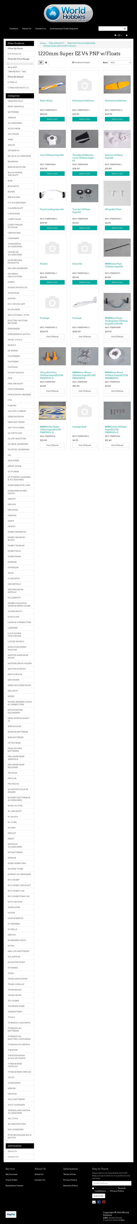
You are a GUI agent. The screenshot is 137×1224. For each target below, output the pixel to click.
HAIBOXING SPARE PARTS (17, 492)
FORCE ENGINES (16, 389)
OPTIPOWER (14, 743)
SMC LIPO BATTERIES (18, 951)
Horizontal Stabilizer (83, 100)
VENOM (12, 1088)
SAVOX (11, 913)
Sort (104, 63)
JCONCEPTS (14, 578)
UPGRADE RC (14, 1083)
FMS (13, 82)
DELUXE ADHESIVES (18, 268)
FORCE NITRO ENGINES (19, 395)
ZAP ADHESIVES (16, 1129)
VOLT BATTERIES (16, 1099)
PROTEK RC (13, 784)
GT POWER (13, 471)
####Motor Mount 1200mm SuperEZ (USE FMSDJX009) (84, 375)
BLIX (10, 181)
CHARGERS (13, 238)
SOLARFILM (14, 957)
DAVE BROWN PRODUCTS (15, 261)
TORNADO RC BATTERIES (15, 1029)
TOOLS (11, 1017)
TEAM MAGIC (15, 990)
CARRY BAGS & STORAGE (15, 226)
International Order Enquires (64, 28)
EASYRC (12, 298)
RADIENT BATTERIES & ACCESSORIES (19, 798)
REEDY (11, 839)
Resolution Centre (14, 1185)
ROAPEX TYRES (15, 869)
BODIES (11, 192)
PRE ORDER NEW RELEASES (16, 766)
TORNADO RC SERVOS (19, 1044)
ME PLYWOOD (15, 674)
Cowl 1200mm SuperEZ (52, 155)
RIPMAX (12, 858)
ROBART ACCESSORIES (19, 874)
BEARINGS (13, 161)
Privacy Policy (70, 1180)
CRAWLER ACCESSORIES (15, 253)
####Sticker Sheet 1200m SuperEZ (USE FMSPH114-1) (50, 430)
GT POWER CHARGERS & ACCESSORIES (19, 478)
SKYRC (11, 946)
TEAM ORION (14, 995)
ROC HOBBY (14, 880)
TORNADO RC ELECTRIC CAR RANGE (19, 1037)
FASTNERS (13, 362)
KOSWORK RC (15, 611)
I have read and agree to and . (110, 1189)
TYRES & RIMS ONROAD (19, 1072)
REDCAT (12, 833)
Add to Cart (52, 119)
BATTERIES (13, 112)
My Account (12, 1174)
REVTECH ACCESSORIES (15, 845)
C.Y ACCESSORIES (17, 203)
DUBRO (11, 282)
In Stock (15, 54)
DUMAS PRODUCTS (17, 287)
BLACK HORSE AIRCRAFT (15, 173)
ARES (10, 139)
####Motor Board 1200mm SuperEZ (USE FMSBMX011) (116, 375)
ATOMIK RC (14, 150)
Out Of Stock (52, 336)
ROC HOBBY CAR (16, 891)
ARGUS (11, 145)
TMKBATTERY (15, 1012)
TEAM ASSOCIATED (18, 979)
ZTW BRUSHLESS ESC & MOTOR (19, 1136)
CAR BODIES (14, 214)
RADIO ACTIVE (15, 806)
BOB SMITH (13, 186)
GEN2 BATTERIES (16, 422)
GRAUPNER (13, 460)
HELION (12, 504)
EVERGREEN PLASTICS (19, 334)
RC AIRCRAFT (15, 811)
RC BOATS (13, 817)
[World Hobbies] (68, 12)
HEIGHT (12, 499)
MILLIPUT (13, 691)
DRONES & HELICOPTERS (15, 275)
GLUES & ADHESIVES (18, 444)
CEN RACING (14, 233)
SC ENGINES (14, 924)
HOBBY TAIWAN (16, 545)
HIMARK (12, 515)
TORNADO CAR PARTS (19, 1023)
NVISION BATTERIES (18, 732)
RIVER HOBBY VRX (17, 863)
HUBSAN (12, 562)
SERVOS (12, 935)
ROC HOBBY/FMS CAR (19, 896)
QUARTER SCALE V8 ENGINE (18, 790)
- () (118, 35)
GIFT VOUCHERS (16, 427)
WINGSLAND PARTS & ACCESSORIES (19, 1111)
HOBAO (11, 526)
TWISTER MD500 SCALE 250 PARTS (17, 1056)
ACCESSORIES (15, 123)
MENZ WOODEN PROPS (19, 685)
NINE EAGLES (14, 726)
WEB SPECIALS (15, 101)
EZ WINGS (13, 351)
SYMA (11, 973)
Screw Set (77, 264)
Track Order (11, 1180)
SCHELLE (12, 929)
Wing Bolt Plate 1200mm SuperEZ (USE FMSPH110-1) (51, 375)
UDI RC (11, 1077)
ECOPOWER (14, 309)
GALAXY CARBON (17, 411)
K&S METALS (14, 584)
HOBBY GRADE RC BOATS (16, 538)
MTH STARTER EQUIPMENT (15, 711)
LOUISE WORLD (16, 641)
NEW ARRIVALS (16, 106)
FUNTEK (12, 406)
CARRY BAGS (14, 219)
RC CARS (12, 822)
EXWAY (12, 345)
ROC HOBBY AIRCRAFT (19, 885)
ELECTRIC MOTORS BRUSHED (18, 321)
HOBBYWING (14, 556)
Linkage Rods (79, 427)
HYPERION (13, 567)
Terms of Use (69, 1174)
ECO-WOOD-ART (16, 304)
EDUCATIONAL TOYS (18, 315)
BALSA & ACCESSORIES (19, 156)
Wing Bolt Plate (113, 209)
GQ (9, 455)
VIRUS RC (12, 1094)
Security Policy (70, 1185)
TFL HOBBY (13, 1001)
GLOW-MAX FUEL (17, 438)
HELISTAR (13, 510)
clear (24, 71)
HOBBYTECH (14, 551)
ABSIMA (12, 117)
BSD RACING (14, 197)
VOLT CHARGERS (16, 1105)
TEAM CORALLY (16, 984)
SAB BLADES (14, 907)
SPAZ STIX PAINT (16, 962)
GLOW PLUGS (15, 433)
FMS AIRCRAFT (19, 88)
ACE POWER (14, 128)
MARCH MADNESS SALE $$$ (17, 648)
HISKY (11, 521)
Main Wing (46, 100)
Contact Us (40, 28)
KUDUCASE (13, 617)
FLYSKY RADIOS (16, 373)
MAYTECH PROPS (17, 669)
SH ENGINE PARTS (17, 940)
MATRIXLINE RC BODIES (20, 663)
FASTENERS (14, 356)
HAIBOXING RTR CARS (19, 485)
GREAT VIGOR (14, 466)
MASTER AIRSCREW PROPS (18, 656)
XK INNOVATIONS (17, 1124)
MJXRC (11, 696)
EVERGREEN (14, 329)
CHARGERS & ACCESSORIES (15, 245)
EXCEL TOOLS (15, 340)
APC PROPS (13, 134)
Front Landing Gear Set (52, 209)
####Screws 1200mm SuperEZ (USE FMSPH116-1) (116, 430)
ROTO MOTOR (15, 902)
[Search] (124, 28)
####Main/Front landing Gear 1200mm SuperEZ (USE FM (116, 321)
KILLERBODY (14, 598)
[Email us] (94, 1202)
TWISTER (13, 1050)
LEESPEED (13, 628)
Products (14, 28)
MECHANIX (13, 680)
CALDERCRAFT (15, 208)
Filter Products (16, 43)
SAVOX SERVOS (15, 918)
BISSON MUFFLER (17, 167)
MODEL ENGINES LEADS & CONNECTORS (20, 703)
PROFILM (12, 773)
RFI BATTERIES (15, 852)
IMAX (11, 573)
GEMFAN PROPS (16, 417)
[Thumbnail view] (40, 62)
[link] (99, 1202)
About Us (26, 28)
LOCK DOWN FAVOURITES (14, 634)
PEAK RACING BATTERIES (15, 749)
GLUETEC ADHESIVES (18, 449)
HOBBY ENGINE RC (17, 532)
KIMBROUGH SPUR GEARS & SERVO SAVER (19, 604)
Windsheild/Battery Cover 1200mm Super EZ (83, 158)
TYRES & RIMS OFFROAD (15, 1065)
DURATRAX (13, 293)
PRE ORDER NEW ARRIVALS (16, 757)
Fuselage (44, 318)
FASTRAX (13, 367)
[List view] (46, 62)
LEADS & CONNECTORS (19, 622)
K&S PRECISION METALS (15, 590)
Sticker (43, 264)
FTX (10, 400)
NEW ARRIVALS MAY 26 (18, 719)
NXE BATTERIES (16, 737)
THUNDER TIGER (16, 1006)
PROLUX (12, 778)
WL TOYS (13, 1118)
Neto (122, 1220)
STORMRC (13, 968)
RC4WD (12, 828)
